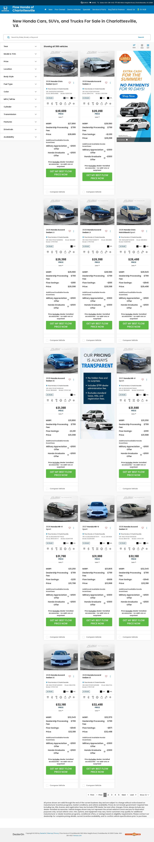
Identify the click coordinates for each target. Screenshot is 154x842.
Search (141, 37)
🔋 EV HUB (141, 9)
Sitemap (50, 833)
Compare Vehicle (57, 192)
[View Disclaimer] (74, 103)
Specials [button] (86, 9)
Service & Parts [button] (99, 9)
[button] (75, 64)
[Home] (45, 9)
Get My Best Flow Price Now (61, 173)
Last (132, 795)
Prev (99, 795)
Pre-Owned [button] (60, 9)
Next (124, 795)
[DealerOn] (18, 834)
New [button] (50, 9)
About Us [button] (131, 9)
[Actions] (74, 83)
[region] (61, 139)
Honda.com (78, 835)
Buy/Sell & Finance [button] (116, 9)
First (91, 795)
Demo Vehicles (74, 9)
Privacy (56, 833)
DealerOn (43, 833)
